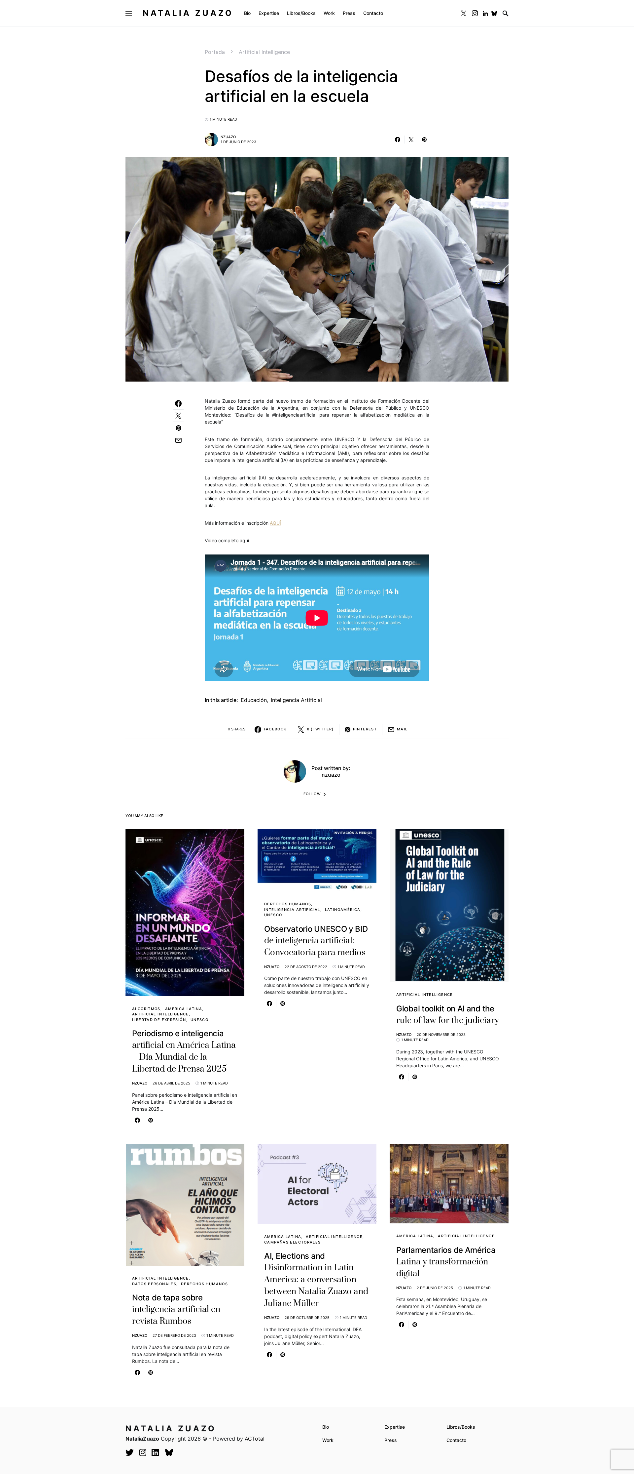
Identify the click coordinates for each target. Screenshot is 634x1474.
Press (390, 1440)
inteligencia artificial (296, 700)
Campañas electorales (292, 1242)
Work (328, 1440)
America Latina (183, 1008)
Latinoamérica (343, 909)
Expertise (394, 1427)
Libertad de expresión (159, 1019)
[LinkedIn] (485, 13)
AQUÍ (275, 523)
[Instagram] (475, 13)
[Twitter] (464, 13)
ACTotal (254, 1438)
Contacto (456, 1440)
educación (254, 700)
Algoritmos (146, 1008)
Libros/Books (460, 1427)
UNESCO (199, 1019)
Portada (215, 52)
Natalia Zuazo (188, 13)
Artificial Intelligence (264, 52)
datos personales (154, 1284)
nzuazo (228, 137)
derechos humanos (287, 904)
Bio (325, 1427)
